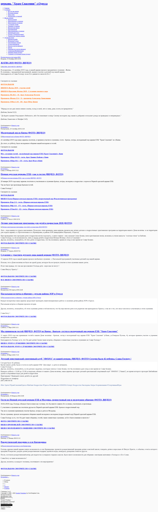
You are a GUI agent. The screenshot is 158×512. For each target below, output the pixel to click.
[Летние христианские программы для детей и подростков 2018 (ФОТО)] (24, 227)
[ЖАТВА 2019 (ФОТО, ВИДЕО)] (11, 66)
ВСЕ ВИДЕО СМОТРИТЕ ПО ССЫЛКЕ (17, 280)
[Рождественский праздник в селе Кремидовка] (16, 446)
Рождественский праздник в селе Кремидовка (23, 442)
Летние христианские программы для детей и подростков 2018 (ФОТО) (36, 223)
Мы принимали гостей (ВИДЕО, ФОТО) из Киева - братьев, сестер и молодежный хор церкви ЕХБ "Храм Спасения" (59, 331)
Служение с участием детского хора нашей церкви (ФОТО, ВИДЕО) (35, 255)
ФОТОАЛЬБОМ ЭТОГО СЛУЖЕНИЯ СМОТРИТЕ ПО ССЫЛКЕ (27, 346)
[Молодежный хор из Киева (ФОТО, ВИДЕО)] (16, 136)
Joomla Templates (21, 493)
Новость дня (15, 125)
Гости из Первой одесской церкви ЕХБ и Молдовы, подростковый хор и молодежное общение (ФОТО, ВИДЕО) (56, 400)
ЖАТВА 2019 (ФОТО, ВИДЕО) (16, 63)
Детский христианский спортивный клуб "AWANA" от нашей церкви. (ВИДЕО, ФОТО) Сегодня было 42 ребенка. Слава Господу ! (66, 359)
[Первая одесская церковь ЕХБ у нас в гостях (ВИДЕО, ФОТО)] (21, 178)
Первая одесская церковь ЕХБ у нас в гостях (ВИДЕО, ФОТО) (32, 174)
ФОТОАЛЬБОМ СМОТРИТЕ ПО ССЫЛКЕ (18, 276)
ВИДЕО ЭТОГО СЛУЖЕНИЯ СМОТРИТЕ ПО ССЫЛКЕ (24, 343)
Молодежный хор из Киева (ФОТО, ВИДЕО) (23, 133)
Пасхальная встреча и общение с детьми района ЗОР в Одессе (32, 294)
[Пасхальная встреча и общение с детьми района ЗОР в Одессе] (21, 297)
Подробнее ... (5, 127)
